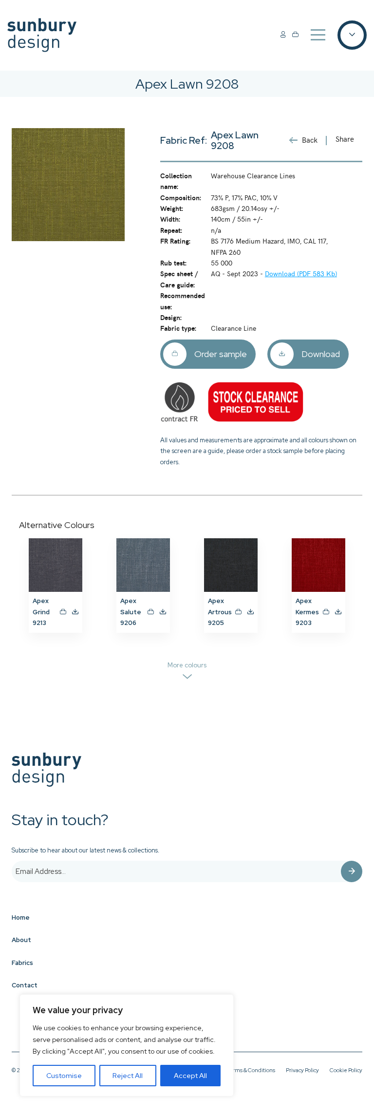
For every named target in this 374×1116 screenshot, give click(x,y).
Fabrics (22, 963)
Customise (64, 1075)
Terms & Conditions (250, 1070)
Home (21, 917)
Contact (24, 985)
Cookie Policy (346, 1070)
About (21, 940)
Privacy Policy (302, 1070)
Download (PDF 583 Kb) (301, 273)
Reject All (127, 1075)
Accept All (190, 1075)
